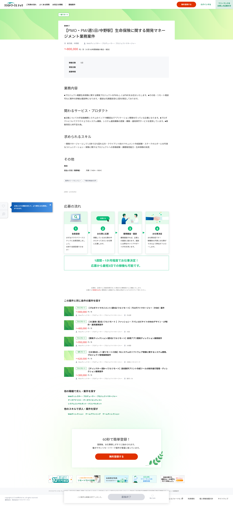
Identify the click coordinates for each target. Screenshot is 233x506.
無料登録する (116, 456)
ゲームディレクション (111, 414)
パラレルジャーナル (173, 499)
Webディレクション (75, 414)
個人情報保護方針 (206, 499)
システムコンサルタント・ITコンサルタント (85, 404)
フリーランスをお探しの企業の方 (224, 4)
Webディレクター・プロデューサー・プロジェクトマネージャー (92, 396)
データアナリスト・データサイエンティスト (85, 400)
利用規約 (191, 499)
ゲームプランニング (93, 414)
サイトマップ (223, 499)
